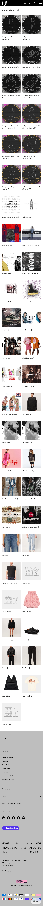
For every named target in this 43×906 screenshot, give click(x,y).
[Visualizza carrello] (35, 3)
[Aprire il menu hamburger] (40, 3)
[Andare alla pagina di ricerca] (25, 3)
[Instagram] (3, 817)
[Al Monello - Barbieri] (4, 3)
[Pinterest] (13, 817)
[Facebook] (18, 817)
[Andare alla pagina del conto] (30, 3)
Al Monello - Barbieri (20, 861)
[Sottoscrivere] (39, 796)
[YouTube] (23, 817)
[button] (25, 3)
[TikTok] (8, 817)
